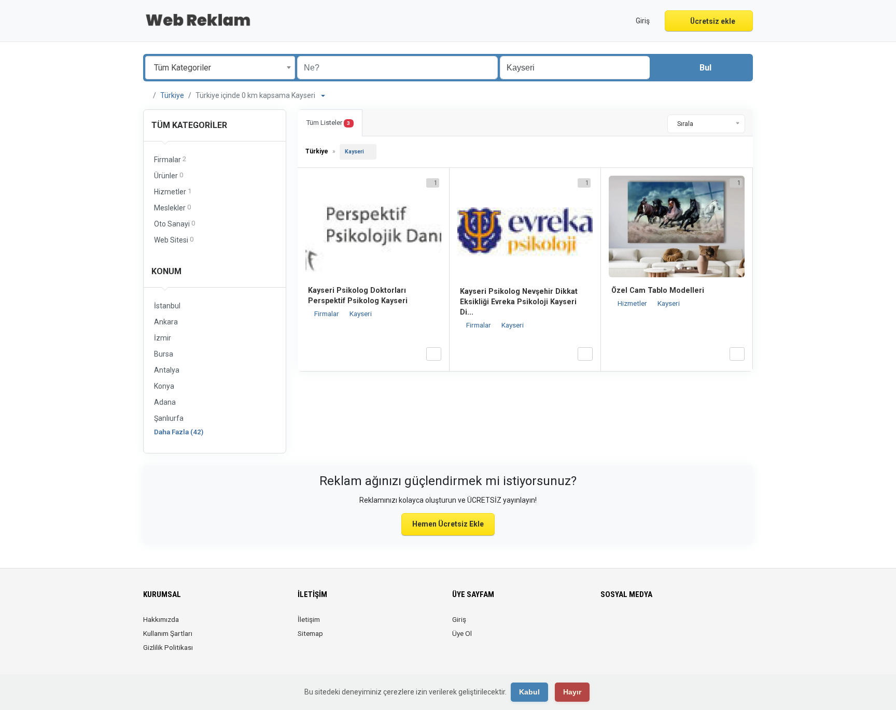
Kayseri (354, 151)
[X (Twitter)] (621, 625)
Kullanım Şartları (167, 633)
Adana (165, 402)
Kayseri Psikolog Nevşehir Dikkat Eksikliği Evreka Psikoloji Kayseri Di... (519, 301)
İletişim (309, 619)
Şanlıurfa (169, 418)
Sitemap (310, 633)
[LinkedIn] (635, 625)
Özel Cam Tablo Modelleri (657, 290)
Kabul (529, 692)
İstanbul (167, 306)
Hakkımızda (161, 619)
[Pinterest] (650, 625)
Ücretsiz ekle (712, 21)
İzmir (162, 338)
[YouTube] (665, 625)
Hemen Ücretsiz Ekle (448, 524)
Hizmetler (633, 303)
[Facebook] (606, 625)
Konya (164, 386)
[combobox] (220, 67)
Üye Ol (462, 633)
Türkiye (172, 95)
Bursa (163, 354)
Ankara (166, 322)
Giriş (459, 619)
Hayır (572, 692)
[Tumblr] (679, 625)
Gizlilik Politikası (168, 647)
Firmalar (327, 313)
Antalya (166, 370)
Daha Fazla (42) (178, 432)
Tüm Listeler (328, 122)
